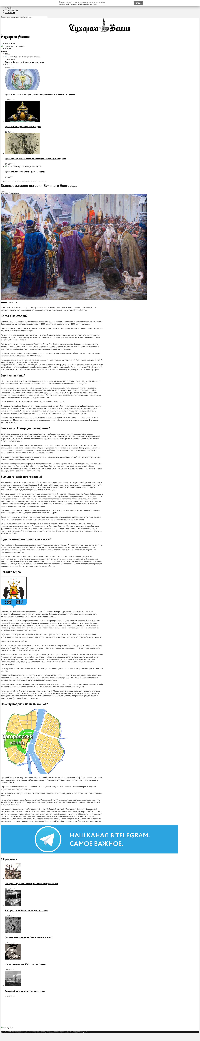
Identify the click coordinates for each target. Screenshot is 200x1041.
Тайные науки (10, 43)
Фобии (8, 8)
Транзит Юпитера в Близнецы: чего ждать (25, 171)
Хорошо (138, 3)
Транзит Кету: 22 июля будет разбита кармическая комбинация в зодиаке (40, 94)
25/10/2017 (9, 302)
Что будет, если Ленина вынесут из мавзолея (26, 910)
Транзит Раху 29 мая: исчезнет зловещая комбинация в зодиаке (35, 158)
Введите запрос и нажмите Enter (14, 17)
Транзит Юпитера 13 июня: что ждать (23, 126)
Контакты (10, 12)
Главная (9, 181)
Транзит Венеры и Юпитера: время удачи (24, 62)
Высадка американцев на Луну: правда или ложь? (28, 937)
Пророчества (11, 10)
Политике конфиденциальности (87, 4)
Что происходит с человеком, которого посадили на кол (31, 883)
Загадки (8, 49)
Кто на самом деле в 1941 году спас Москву (25, 964)
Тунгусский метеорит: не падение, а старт (25, 991)
